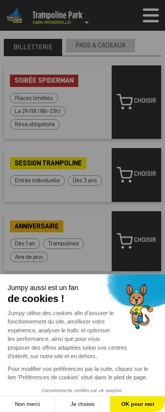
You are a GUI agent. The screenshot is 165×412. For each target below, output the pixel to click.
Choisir (144, 101)
